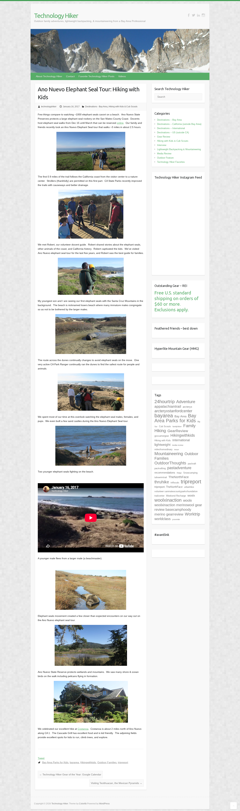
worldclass (162, 519)
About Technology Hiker (49, 76)
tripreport (123, 762)
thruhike (161, 482)
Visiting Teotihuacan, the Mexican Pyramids (116, 783)
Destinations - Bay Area (96, 106)
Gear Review (163, 136)
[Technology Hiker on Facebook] (188, 15)
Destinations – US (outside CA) (173, 132)
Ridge (179, 473)
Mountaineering (168, 453)
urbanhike (189, 487)
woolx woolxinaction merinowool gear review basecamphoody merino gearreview (178, 507)
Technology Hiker (56, 15)
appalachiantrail (167, 406)
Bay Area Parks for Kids (55, 762)
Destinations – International (171, 128)
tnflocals (175, 482)
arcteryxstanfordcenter (173, 411)
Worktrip (192, 514)
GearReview (177, 431)
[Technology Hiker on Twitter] (193, 15)
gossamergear (161, 436)
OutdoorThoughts (170, 463)
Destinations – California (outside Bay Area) (179, 124)
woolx (191, 495)
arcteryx (187, 406)
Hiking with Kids (162, 440)
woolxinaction (167, 500)
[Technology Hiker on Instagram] (203, 15)
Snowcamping (190, 472)
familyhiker (177, 426)
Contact (70, 76)
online (120, 123)
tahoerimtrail (160, 477)
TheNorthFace (178, 477)
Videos (122, 76)
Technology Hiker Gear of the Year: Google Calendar (70, 774)
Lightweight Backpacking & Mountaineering (179, 149)
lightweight (162, 444)
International (181, 440)
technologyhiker (48, 106)
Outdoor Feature (165, 157)
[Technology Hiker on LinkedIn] (198, 15)
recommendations (164, 472)
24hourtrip (164, 401)
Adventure (185, 401)
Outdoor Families (106, 762)
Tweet (41, 758)
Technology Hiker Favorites (171, 162)
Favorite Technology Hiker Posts (96, 76)
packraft (192, 463)
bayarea (74, 762)
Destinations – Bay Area (169, 120)
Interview (161, 145)
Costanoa (83, 728)
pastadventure (179, 468)
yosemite (176, 519)
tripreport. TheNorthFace (168, 486)
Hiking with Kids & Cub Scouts (123, 106)
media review (177, 445)
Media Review (164, 153)
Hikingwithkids (88, 762)
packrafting (160, 468)
